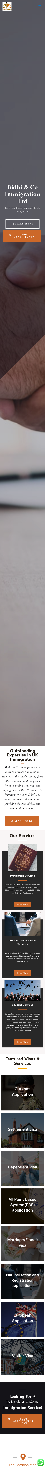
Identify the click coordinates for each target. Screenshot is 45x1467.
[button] (23, 224)
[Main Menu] (39, 6)
